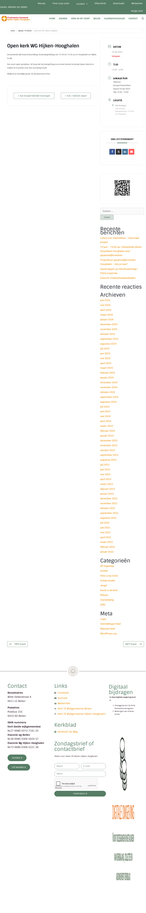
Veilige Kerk (137, 11)
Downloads (118, 3)
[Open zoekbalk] (143, 18)
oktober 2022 (107, 508)
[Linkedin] (125, 152)
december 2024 (108, 382)
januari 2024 (107, 435)
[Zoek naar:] (122, 211)
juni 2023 (105, 469)
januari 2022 (107, 551)
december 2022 (108, 498)
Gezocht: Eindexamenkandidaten (117, 277)
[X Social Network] (118, 152)
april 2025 (105, 363)
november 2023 (108, 445)
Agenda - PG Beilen (25, 31)
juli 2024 (105, 406)
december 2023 (108, 440)
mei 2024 (105, 416)
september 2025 (109, 338)
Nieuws (41, 3)
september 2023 (109, 455)
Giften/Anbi (100, 3)
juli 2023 (105, 464)
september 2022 (109, 513)
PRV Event (20, 644)
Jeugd (103, 585)
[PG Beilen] (16, 18)
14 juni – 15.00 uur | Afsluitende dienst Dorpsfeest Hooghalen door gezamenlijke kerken (121, 251)
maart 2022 (106, 542)
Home (52, 18)
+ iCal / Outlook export (76, 95)
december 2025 (108, 324)
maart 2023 (106, 484)
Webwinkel (136, 3)
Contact (133, 18)
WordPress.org (108, 633)
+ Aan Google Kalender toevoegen (34, 95)
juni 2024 (105, 411)
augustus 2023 (108, 459)
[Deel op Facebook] (112, 152)
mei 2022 (105, 532)
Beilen (96, 18)
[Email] (131, 152)
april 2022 (105, 537)
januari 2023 (107, 493)
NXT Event (131, 644)
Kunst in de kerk (108, 590)
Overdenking (107, 599)
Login (103, 619)
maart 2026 (106, 314)
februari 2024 (107, 430)
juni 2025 (105, 353)
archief (104, 570)
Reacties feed (107, 628)
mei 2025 (105, 358)
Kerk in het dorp (80, 18)
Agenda (63, 18)
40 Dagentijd (107, 566)
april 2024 (105, 421)
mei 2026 (105, 305)
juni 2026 (105, 300)
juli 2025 (105, 348)
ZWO (103, 604)
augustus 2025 (108, 343)
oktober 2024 (107, 392)
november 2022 (108, 503)
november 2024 (108, 387)
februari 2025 (107, 372)
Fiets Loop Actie (109, 575)
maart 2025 (106, 367)
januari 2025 (107, 377)
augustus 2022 (108, 517)
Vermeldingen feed (110, 623)
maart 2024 (106, 426)
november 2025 (108, 329)
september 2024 (109, 397)
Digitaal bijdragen (121, 689)
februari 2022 (107, 546)
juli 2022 (105, 522)
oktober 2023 (107, 450)
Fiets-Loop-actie (60, 3)
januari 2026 (107, 319)
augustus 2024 (108, 401)
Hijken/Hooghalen (114, 18)
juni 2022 (105, 527)
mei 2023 (105, 474)
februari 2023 (107, 488)
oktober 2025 (107, 334)
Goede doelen (107, 580)
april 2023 (105, 479)
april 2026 (105, 309)
